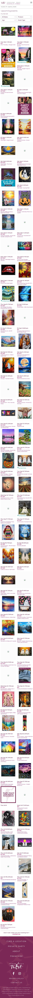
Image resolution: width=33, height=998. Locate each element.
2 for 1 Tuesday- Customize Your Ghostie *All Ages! (8, 665)
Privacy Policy (16, 978)
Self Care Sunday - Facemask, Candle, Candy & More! (8, 451)
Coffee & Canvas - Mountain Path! (7, 737)
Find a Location (16, 941)
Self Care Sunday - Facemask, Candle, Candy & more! (8, 236)
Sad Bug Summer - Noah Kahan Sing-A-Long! (7, 498)
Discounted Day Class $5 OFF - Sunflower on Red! (24, 284)
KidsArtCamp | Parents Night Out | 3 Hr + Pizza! (24, 93)
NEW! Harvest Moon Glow (23, 378)
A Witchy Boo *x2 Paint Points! (24, 521)
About (16, 951)
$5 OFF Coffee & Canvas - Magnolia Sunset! (7, 212)
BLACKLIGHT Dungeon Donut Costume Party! (8, 928)
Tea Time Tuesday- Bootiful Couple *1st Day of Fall (24, 665)
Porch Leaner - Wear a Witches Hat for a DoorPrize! (25, 737)
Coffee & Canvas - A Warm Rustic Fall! (7, 355)
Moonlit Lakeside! (21, 545)
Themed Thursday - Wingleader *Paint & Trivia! (23, 904)
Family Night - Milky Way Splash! (25, 307)
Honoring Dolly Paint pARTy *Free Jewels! (7, 117)
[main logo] (3, 2)
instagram (19, 973)
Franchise (16, 956)
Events (18, 2)
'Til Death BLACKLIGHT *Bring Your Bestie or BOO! (24, 856)
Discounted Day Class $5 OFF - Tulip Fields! (24, 498)
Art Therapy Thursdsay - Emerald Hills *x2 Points (6, 308)
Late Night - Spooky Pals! (23, 187)
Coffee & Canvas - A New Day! (8, 617)
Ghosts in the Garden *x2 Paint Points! (24, 475)
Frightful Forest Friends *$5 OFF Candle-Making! (23, 713)
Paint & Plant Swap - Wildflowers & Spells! (22, 832)
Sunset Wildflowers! (22, 760)
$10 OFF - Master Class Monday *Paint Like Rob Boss (24, 642)
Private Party (16, 946)
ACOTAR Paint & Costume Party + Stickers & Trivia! (8, 904)
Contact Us (16, 982)
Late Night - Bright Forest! (7, 140)
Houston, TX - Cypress (6, 6)
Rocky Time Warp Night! (7, 283)
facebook (13, 973)
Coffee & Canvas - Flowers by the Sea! (24, 403)
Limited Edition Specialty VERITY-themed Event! (7, 785)
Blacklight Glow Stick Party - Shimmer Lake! (24, 594)
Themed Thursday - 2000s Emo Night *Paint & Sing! (8, 856)
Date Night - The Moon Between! (6, 164)
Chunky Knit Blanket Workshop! (25, 688)
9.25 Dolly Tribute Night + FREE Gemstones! (8, 713)
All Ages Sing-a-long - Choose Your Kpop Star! (8, 427)
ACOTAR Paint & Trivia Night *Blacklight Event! (24, 164)
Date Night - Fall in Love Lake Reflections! (8, 594)
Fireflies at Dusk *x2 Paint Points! (7, 93)
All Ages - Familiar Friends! (7, 378)
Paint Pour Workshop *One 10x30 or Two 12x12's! (7, 522)
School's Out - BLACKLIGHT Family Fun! (24, 236)
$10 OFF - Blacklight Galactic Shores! (8, 260)
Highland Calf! (20, 426)
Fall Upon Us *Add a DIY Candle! (8, 641)
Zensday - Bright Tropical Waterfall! (23, 69)
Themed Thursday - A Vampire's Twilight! (22, 880)
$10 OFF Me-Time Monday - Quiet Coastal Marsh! (24, 451)
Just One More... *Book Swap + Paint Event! (8, 546)
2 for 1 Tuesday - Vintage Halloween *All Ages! (7, 475)
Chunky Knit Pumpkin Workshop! (22, 809)
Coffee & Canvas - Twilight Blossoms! (23, 785)
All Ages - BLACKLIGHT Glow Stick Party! (7, 761)
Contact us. (17, 934)
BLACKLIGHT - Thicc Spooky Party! (7, 403)
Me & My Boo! (20, 569)
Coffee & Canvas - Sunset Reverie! (23, 141)
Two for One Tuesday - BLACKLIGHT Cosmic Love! (23, 260)
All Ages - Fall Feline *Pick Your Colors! (24, 212)
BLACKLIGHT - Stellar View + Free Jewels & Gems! (7, 689)
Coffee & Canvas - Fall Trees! (8, 569)
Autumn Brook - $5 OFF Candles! (6, 331)
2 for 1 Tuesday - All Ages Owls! (8, 44)
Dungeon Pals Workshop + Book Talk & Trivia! (23, 331)
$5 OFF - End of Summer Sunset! (23, 45)
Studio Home (11, 2)
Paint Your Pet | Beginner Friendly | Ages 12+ (23, 355)
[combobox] (8, 17)
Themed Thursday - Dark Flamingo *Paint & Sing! (7, 832)
